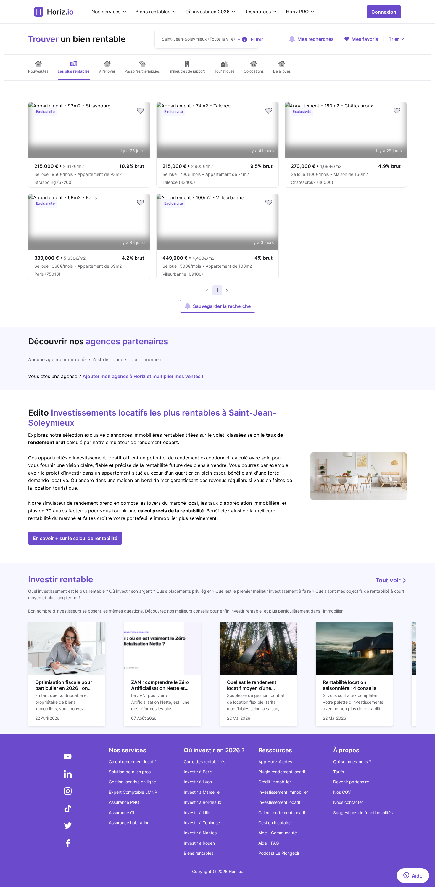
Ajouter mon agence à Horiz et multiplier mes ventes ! (143, 376)
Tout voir (389, 580)
